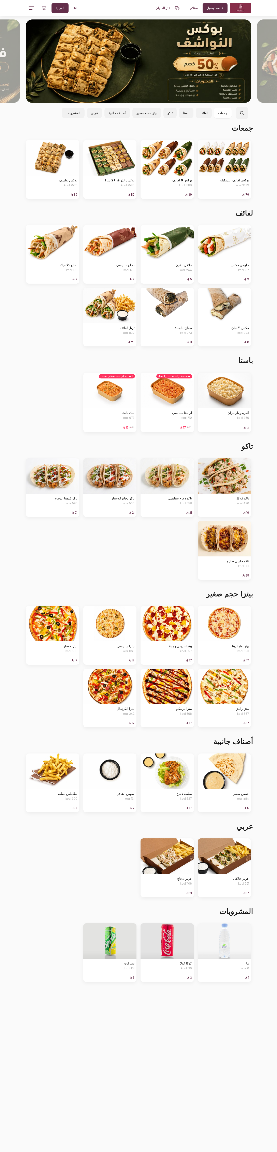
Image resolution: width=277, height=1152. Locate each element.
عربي (94, 113)
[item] (138, 61)
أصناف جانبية (117, 113)
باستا (186, 113)
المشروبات (73, 113)
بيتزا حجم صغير (146, 113)
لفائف (204, 113)
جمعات (223, 113)
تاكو (170, 113)
